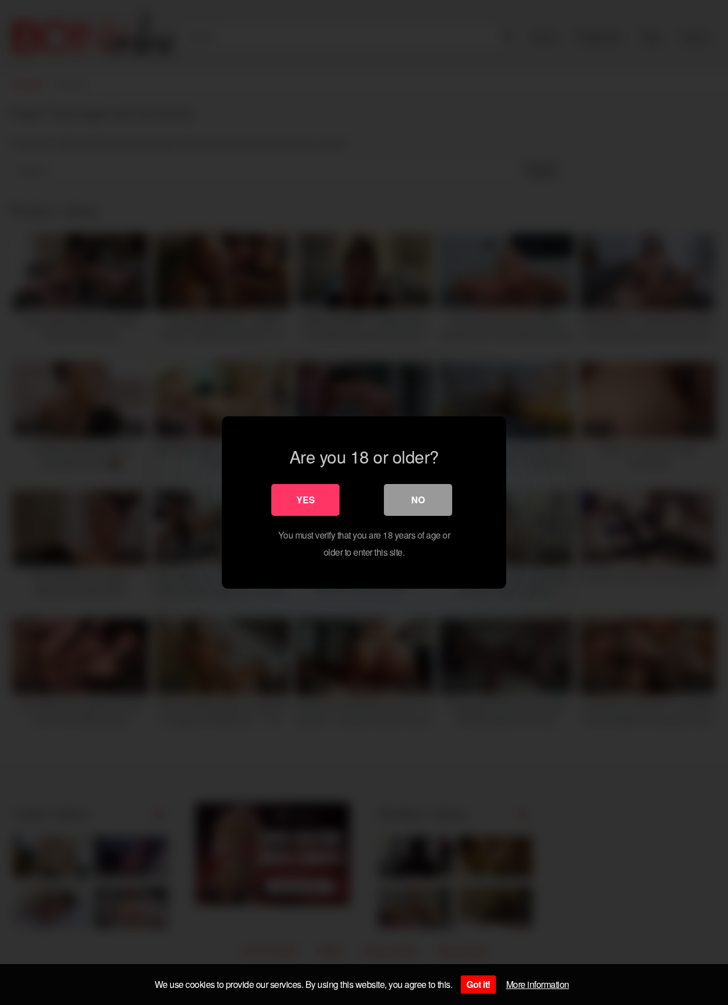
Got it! (478, 984)
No (418, 499)
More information (537, 984)
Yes (305, 499)
